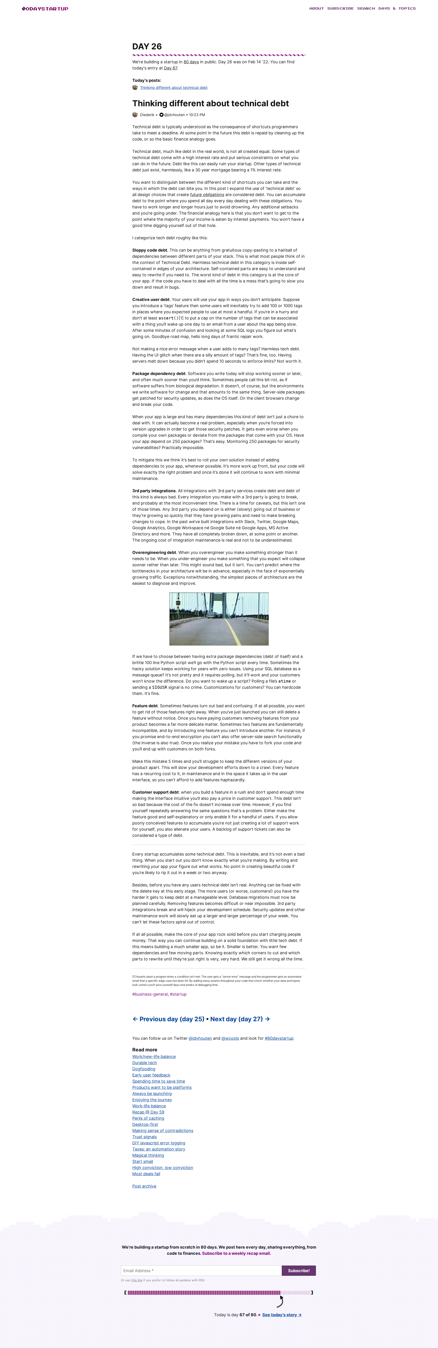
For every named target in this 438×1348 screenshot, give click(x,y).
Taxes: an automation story (158, 1149)
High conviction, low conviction (162, 1167)
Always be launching (152, 1093)
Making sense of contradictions (162, 1130)
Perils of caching (148, 1118)
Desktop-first (145, 1124)
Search (366, 8)
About (317, 8)
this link (136, 1280)
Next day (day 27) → (240, 1019)
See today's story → (282, 1314)
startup (179, 994)
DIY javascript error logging (158, 1143)
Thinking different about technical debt (174, 87)
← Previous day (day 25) (168, 1019)
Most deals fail (146, 1173)
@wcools (230, 1038)
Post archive (144, 1186)
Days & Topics (397, 8)
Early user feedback (151, 1075)
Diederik (147, 114)
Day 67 (170, 68)
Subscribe (341, 8)
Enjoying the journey (152, 1099)
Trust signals (144, 1136)
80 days (191, 61)
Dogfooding (143, 1068)
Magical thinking (148, 1155)
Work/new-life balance (154, 1056)
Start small (142, 1161)
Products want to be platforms (162, 1087)
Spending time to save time (158, 1081)
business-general (151, 994)
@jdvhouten (174, 114)
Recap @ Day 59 (148, 1112)
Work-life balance (149, 1105)
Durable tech (144, 1062)
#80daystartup (279, 1038)
